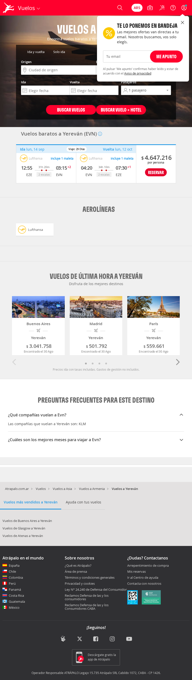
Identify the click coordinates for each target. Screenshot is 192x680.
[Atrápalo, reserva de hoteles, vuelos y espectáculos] (9, 8)
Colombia (16, 577)
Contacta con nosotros (144, 584)
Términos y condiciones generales (89, 577)
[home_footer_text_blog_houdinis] (63, 638)
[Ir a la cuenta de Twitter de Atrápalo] (79, 639)
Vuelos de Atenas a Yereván (22, 535)
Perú (12, 583)
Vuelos (41, 488)
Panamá (15, 589)
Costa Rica (16, 595)
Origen (26, 62)
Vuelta (75, 82)
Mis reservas (136, 572)
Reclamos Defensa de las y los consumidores (86, 597)
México (14, 607)
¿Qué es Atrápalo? (78, 565)
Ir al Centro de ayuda (142, 578)
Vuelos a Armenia (92, 488)
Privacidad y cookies (80, 583)
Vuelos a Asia (62, 488)
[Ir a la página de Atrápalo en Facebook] (96, 639)
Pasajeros (128, 82)
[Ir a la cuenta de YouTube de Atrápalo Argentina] (129, 639)
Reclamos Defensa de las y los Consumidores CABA (86, 607)
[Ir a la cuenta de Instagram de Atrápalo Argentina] (113, 639)
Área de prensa (76, 571)
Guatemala (17, 601)
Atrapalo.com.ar (17, 488)
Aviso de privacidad (137, 73)
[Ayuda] (173, 8)
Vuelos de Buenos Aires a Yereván (27, 520)
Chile (12, 571)
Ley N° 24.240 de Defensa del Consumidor (96, 589)
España (14, 565)
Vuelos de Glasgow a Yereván (23, 528)
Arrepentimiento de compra (148, 566)
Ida (23, 82)
